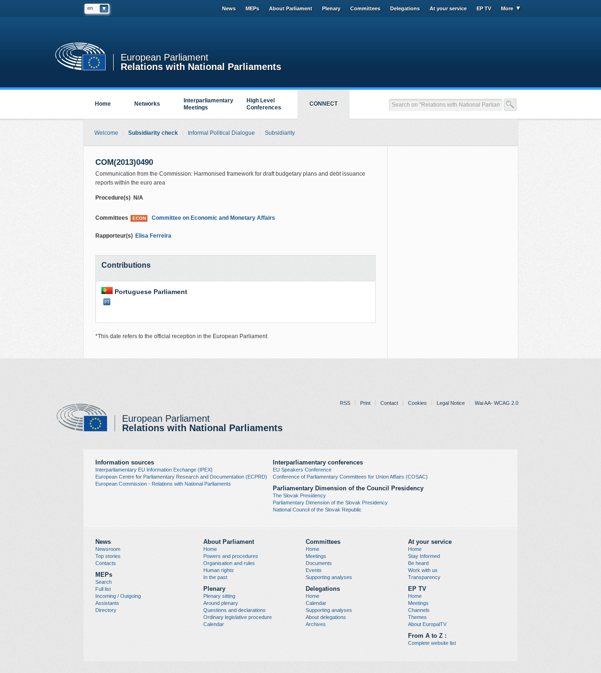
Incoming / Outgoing (118, 596)
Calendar (213, 624)
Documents (319, 563)
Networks (147, 104)
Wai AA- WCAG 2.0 (496, 403)
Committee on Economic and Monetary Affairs (203, 218)
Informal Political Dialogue (221, 133)
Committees (365, 8)
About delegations (326, 617)
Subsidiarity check (153, 133)
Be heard (418, 563)
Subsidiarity (280, 133)
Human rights (218, 570)
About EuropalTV (427, 624)
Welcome (106, 133)
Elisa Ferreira (153, 235)
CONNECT (323, 104)
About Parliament (290, 8)
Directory (105, 610)
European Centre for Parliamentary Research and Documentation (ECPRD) (181, 477)
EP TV (484, 8)
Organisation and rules (229, 563)
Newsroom (107, 549)
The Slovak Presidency (299, 495)
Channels (419, 610)
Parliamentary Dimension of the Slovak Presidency (330, 502)
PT (106, 301)
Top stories (108, 556)
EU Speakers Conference (302, 469)
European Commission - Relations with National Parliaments (163, 484)
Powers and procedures (230, 556)
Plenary (331, 8)
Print (365, 403)
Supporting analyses (329, 577)
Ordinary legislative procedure (237, 617)
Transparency (424, 577)
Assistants (107, 603)
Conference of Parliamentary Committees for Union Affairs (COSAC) (350, 477)
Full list (103, 589)
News (229, 8)
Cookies (417, 403)
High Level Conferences (264, 104)
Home (103, 104)
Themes (417, 617)
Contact (389, 403)
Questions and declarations (234, 610)
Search (103, 582)
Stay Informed (424, 556)
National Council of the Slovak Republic (317, 509)
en (90, 8)
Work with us (423, 570)
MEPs (252, 8)
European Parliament (164, 57)
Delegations (405, 8)
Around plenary (220, 603)
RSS (345, 403)
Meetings (316, 556)
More (507, 8)
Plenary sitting (219, 596)
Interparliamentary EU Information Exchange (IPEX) (154, 469)
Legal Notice (451, 403)
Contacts (105, 563)
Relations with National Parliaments (201, 66)
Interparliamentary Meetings (208, 104)
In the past (215, 577)
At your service (448, 8)
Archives (316, 624)
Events (314, 570)
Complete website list (432, 643)
